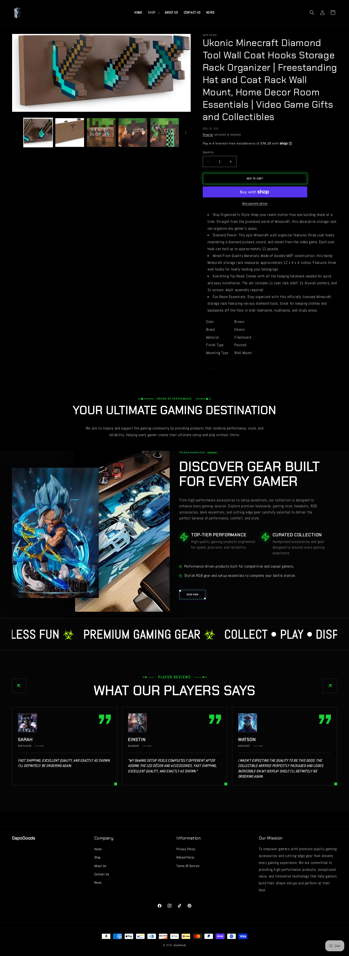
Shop (97, 857)
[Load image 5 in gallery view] (164, 132)
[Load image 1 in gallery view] (38, 132)
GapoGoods (180, 945)
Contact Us (101, 874)
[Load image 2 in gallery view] (69, 132)
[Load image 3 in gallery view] (101, 132)
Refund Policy (185, 857)
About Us (100, 866)
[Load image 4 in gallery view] (132, 132)
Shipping (208, 134)
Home (98, 849)
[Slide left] (17, 132)
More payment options (255, 203)
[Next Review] (330, 686)
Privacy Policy (185, 849)
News (98, 882)
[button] (153, 12)
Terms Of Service (187, 866)
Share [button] (211, 368)
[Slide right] (185, 132)
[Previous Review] (19, 686)
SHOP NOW (192, 594)
